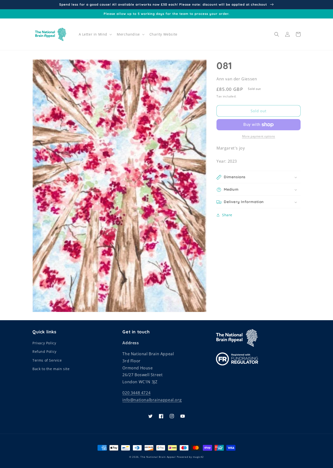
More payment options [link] (258, 136)
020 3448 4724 (136, 392)
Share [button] (227, 215)
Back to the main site (51, 368)
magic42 (198, 457)
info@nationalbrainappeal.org (152, 399)
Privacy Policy (44, 343)
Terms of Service (47, 360)
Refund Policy (44, 351)
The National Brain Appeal (158, 457)
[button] (95, 34)
